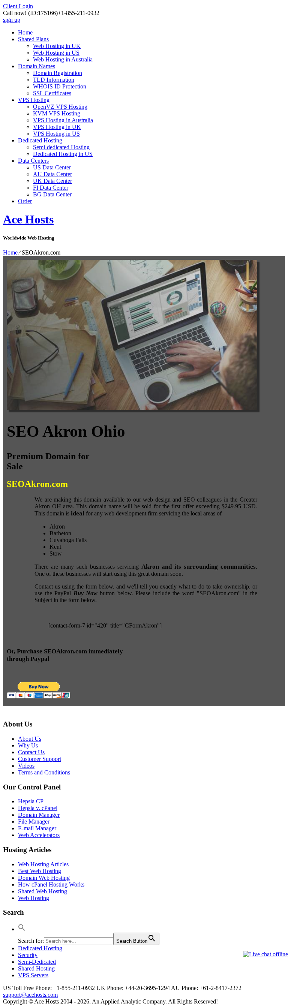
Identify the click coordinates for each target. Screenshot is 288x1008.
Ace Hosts (28, 219)
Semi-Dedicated (37, 962)
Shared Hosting (36, 968)
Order (25, 201)
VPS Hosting (34, 100)
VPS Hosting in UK (57, 127)
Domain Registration (57, 73)
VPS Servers (33, 975)
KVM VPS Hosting (56, 113)
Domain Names (36, 66)
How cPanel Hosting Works (51, 884)
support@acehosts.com (30, 995)
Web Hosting (33, 898)
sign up (11, 19)
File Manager (34, 821)
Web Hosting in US (56, 52)
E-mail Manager (37, 828)
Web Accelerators (39, 835)
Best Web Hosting (39, 871)
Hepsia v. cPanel (37, 808)
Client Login (18, 6)
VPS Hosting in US (56, 133)
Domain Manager (39, 815)
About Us (29, 738)
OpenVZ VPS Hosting (60, 106)
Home (25, 32)
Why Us (28, 745)
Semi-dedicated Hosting (61, 147)
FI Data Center (50, 187)
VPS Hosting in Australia (63, 120)
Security (28, 955)
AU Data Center (52, 174)
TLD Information (53, 79)
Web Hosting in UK (57, 46)
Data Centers (33, 160)
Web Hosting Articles (43, 864)
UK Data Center (52, 181)
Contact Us (31, 752)
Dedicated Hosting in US (63, 154)
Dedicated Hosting (40, 140)
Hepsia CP (31, 801)
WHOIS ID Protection (59, 86)
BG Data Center (52, 194)
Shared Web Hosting (42, 891)
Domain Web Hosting (44, 878)
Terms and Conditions (44, 772)
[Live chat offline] (265, 954)
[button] (22, 929)
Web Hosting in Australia (63, 59)
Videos (26, 765)
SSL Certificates (52, 93)
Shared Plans (33, 39)
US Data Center (52, 167)
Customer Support (39, 759)
